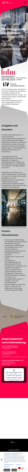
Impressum (18, 464)
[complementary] (21, 468)
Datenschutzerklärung (8, 464)
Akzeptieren (6, 470)
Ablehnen (14, 470)
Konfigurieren (7, 466)
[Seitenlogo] (7, 2)
